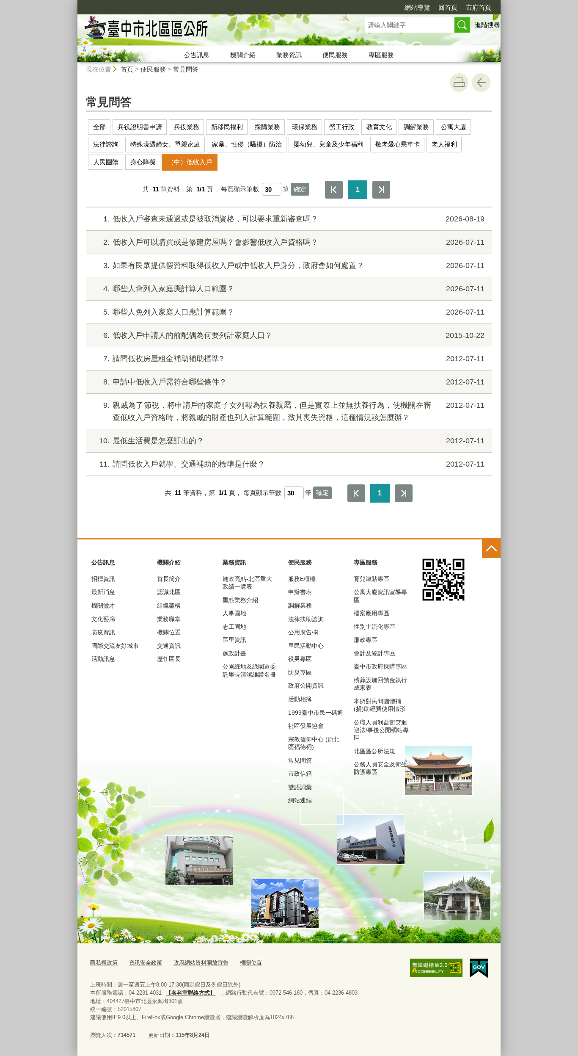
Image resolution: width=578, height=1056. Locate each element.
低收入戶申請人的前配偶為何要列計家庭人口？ (293, 335)
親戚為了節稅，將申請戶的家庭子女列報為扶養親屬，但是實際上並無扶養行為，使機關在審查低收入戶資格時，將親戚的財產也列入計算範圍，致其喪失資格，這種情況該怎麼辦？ (293, 411)
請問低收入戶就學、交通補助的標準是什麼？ (291, 464)
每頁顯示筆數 (240, 189)
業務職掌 (169, 619)
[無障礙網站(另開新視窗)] (436, 968)
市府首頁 (478, 7)
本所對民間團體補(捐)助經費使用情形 (379, 705)
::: (73, 3)
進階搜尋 (487, 24)
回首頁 (447, 7)
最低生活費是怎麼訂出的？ (291, 441)
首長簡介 (169, 578)
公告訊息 (196, 54)
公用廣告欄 (303, 632)
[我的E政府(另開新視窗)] (479, 968)
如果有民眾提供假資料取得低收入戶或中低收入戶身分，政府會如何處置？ (293, 265)
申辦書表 (300, 592)
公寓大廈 (453, 126)
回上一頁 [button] (481, 82)
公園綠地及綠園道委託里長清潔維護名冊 (249, 670)
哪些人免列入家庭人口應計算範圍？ (293, 312)
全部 (99, 126)
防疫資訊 (103, 632)
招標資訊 (103, 578)
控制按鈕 (491, 548)
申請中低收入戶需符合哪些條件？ (293, 382)
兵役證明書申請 (140, 126)
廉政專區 (365, 639)
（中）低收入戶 (190, 162)
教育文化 (379, 126)
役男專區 (300, 658)
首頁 (127, 69)
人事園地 (234, 613)
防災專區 (300, 672)
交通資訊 (169, 645)
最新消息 (103, 592)
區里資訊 (234, 639)
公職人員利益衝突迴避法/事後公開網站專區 (381, 730)
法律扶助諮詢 (306, 619)
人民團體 (105, 162)
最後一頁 (381, 190)
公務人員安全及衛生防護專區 (380, 768)
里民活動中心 (306, 645)
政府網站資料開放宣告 (200, 962)
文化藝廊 (103, 619)
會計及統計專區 (374, 653)
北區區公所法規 (374, 751)
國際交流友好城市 (115, 645)
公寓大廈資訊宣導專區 (380, 596)
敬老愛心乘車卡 (397, 144)
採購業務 (267, 126)
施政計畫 (234, 653)
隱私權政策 (104, 962)
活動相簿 (300, 699)
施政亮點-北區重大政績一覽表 (247, 582)
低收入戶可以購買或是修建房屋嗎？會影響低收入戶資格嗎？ (293, 242)
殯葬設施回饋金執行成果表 (380, 684)
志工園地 (234, 626)
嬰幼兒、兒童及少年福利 (328, 144)
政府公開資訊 (306, 685)
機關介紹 (243, 54)
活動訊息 (103, 658)
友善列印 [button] (459, 82)
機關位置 (169, 632)
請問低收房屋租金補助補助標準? (293, 358)
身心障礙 (143, 162)
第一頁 (334, 190)
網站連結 (300, 800)
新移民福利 (227, 126)
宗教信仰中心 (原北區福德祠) (313, 743)
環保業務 (304, 126)
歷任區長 (169, 658)
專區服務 (381, 54)
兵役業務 (186, 126)
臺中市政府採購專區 (380, 666)
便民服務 (335, 54)
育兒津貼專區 (371, 578)
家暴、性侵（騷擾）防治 (247, 144)
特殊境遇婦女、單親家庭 (165, 144)
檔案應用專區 (371, 613)
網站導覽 (417, 7)
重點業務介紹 (240, 600)
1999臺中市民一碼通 (315, 712)
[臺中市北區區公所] (211, 31)
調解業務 (416, 126)
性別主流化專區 (374, 626)
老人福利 (444, 144)
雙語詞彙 (300, 787)
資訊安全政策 (145, 962)
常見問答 (185, 69)
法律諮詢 (105, 144)
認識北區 (169, 592)
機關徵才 (103, 605)
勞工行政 (342, 126)
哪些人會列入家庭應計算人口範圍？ (293, 289)
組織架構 (169, 605)
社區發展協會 (306, 725)
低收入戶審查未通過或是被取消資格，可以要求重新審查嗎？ (293, 219)
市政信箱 (300, 773)
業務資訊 (289, 54)
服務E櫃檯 (302, 578)
